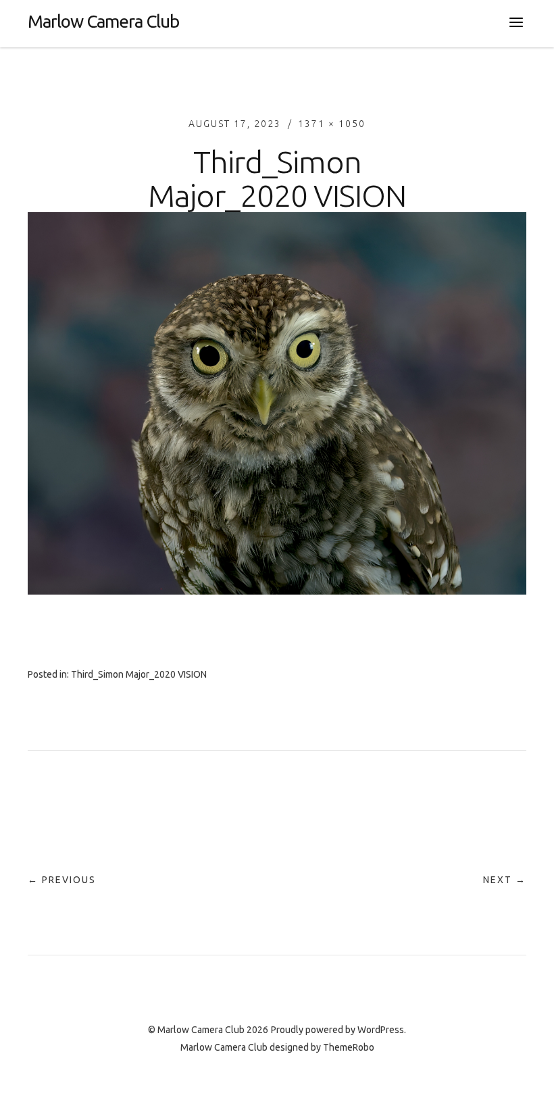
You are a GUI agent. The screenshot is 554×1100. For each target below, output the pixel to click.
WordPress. (381, 1029)
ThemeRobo (348, 1047)
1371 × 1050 (332, 123)
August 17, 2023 (234, 123)
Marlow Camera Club (103, 21)
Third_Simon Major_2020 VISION (139, 674)
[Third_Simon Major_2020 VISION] (277, 590)
